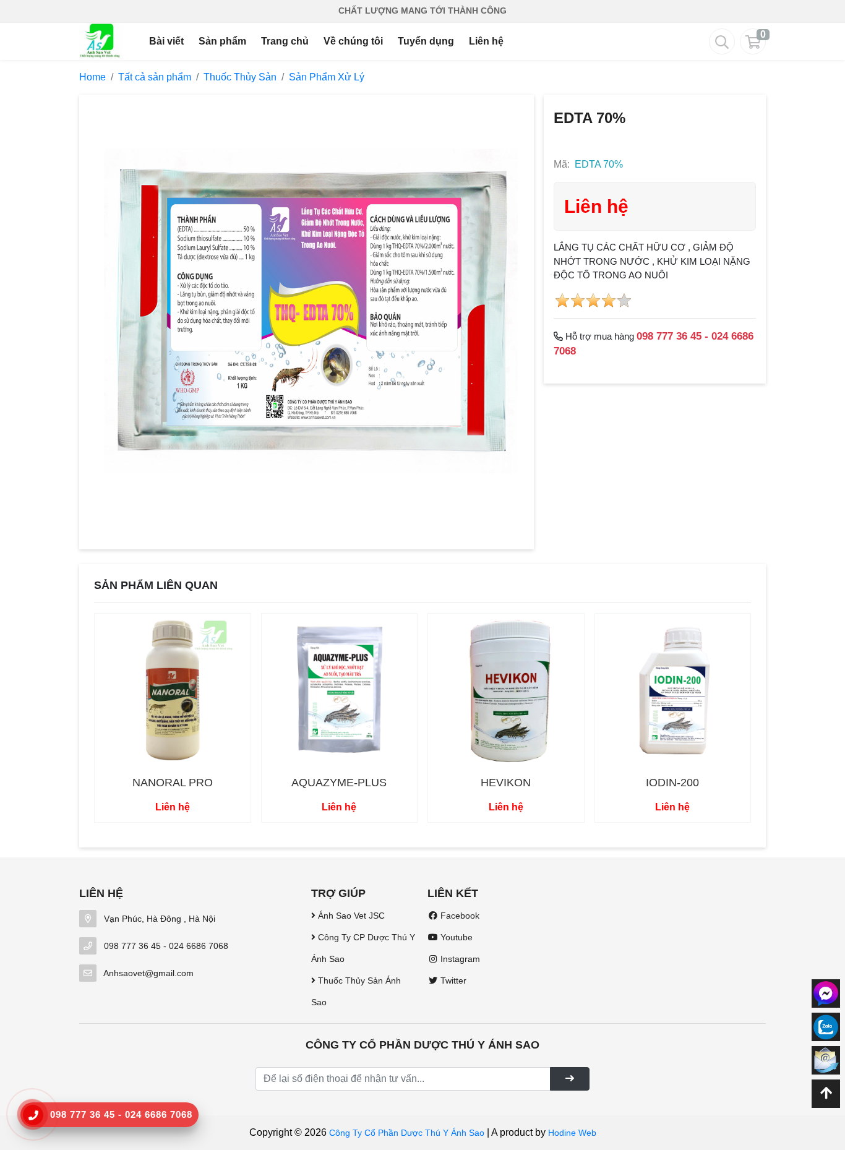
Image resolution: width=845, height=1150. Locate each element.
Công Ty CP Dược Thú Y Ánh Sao (363, 948)
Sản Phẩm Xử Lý (326, 77)
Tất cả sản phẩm (154, 77)
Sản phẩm (222, 41)
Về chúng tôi (353, 41)
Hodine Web (572, 1133)
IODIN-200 (672, 782)
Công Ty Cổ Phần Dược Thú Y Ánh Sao (406, 1133)
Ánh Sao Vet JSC (350, 915)
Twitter (452, 980)
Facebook (458, 915)
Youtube (455, 937)
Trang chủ (285, 41)
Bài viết (166, 41)
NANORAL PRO (172, 782)
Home (92, 77)
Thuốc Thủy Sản (240, 77)
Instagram (459, 959)
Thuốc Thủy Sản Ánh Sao (356, 991)
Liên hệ (486, 41)
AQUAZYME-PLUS (339, 782)
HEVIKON (506, 782)
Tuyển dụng (426, 41)
